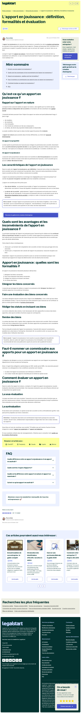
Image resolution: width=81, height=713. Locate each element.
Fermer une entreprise (35, 606)
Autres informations (72, 637)
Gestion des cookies (71, 649)
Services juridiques (48, 622)
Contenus (69, 622)
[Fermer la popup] (76, 687)
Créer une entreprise (18, 11)
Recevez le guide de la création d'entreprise (19, 215)
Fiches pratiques (6, 11)
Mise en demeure (8, 611)
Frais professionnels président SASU (40, 608)
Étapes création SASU (21, 606)
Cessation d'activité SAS (51, 606)
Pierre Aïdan (9, 38)
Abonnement (46, 639)
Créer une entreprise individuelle (24, 611)
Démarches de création (32, 11)
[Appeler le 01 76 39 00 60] (70, 3)
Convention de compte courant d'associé (15, 608)
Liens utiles (45, 657)
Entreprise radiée (8, 606)
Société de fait (56, 608)
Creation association (68, 608)
